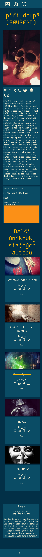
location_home (16, 4)
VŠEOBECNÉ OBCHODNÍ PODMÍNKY (21, 536)
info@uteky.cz (21, 512)
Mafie (22, 421)
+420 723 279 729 (11, 204)
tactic (24, 4)
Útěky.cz (21, 506)
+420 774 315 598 (21, 514)
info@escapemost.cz (12, 203)
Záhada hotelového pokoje (22, 328)
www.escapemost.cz (13, 188)
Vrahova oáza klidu (22, 280)
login (32, 4)
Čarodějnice (22, 374)
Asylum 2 (22, 469)
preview (7, 4)
